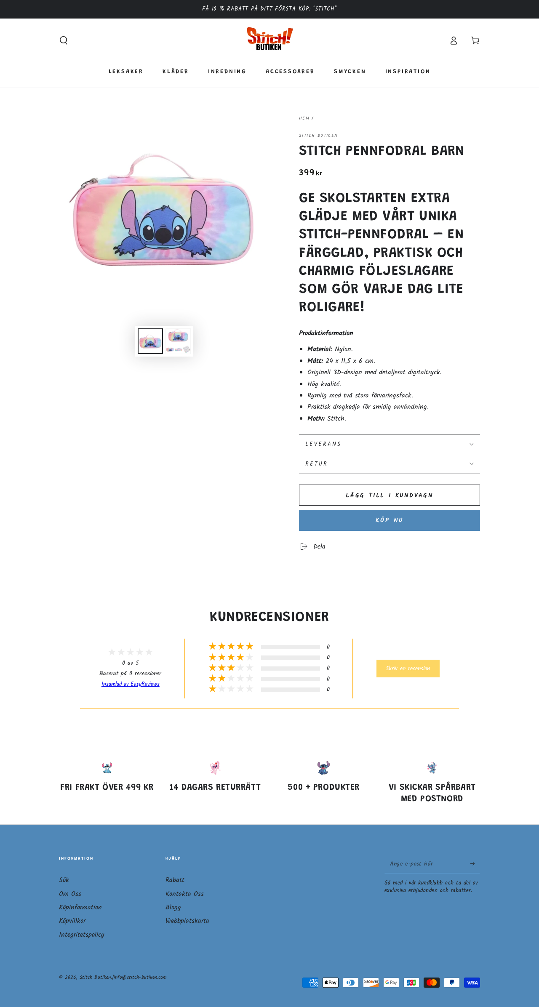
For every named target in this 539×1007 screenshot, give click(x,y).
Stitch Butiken (318, 136)
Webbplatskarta (187, 921)
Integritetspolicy (81, 935)
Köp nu (389, 520)
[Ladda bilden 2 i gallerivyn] (178, 341)
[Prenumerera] (475, 863)
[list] (269, 785)
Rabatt (174, 880)
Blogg (173, 907)
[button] (64, 40)
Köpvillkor (72, 921)
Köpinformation (80, 907)
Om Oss (70, 894)
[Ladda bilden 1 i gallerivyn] (150, 341)
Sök (64, 880)
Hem (304, 118)
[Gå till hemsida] (269, 40)
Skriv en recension (408, 668)
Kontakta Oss (184, 894)
